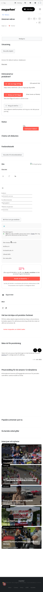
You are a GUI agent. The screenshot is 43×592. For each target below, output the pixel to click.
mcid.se (4, 355)
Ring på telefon (13, 106)
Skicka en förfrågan (14, 95)
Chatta (32, 234)
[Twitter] (6, 308)
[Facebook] (3, 308)
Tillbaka (6, 15)
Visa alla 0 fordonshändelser (12, 155)
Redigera (22, 39)
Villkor (10, 587)
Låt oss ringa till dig (14, 84)
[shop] (25, 3)
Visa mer (4, 64)
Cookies (16, 587)
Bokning (19, 3)
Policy (21, 587)
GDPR (27, 587)
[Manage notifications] (4, 584)
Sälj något (29, 9)
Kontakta (33, 587)
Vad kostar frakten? (31, 129)
